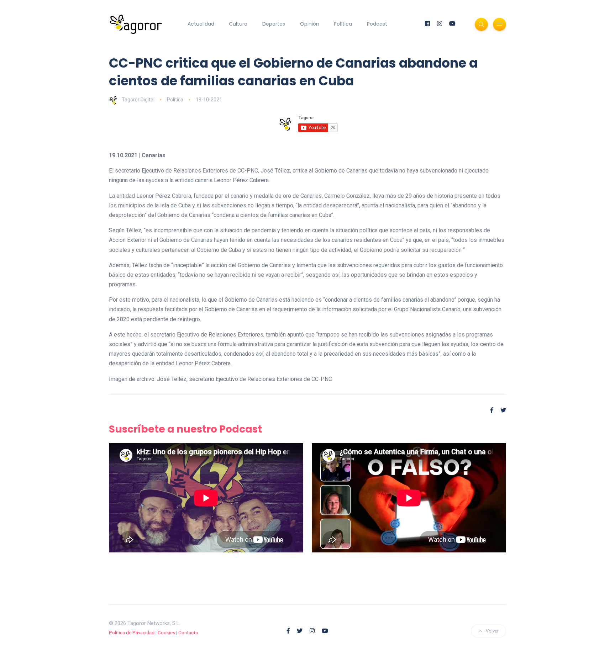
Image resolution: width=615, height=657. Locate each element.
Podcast (377, 23)
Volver (492, 631)
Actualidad (201, 23)
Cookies (166, 632)
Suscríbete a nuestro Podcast (185, 429)
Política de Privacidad (131, 632)
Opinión (309, 23)
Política (343, 23)
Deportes (273, 23)
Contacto (188, 632)
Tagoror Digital (138, 99)
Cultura (238, 23)
